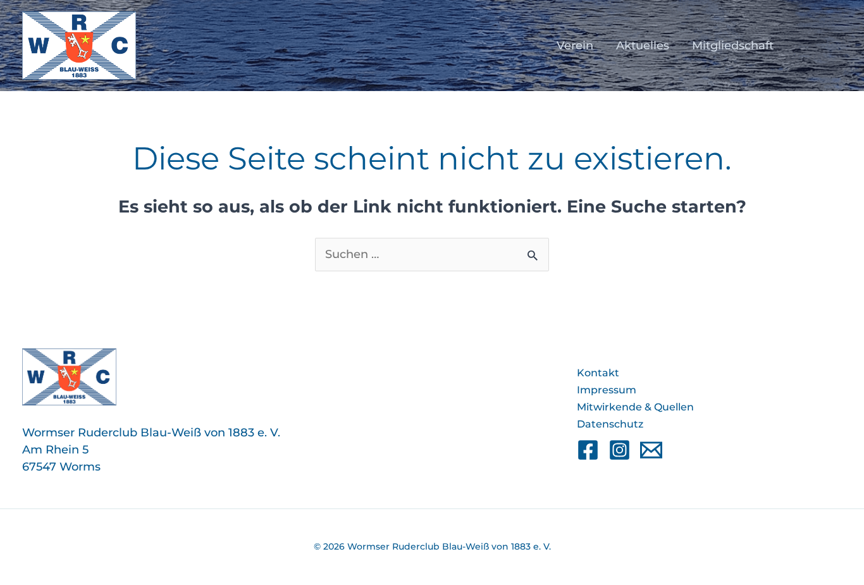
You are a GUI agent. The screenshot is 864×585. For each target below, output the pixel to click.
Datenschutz (610, 424)
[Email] (651, 450)
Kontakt (598, 373)
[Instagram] (619, 450)
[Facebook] (588, 450)
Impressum (606, 390)
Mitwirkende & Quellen (635, 407)
